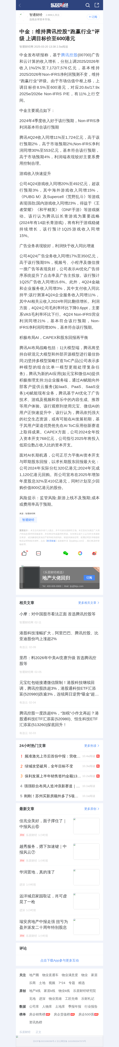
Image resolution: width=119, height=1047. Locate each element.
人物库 (47, 1006)
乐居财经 (25, 1032)
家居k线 (49, 991)
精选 (81, 983)
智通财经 (28, 520)
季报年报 (74, 1006)
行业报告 (91, 1006)
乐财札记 (87, 998)
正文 (38, 1032)
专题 (72, 983)
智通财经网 (26, 46)
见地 (32, 998)
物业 (84, 975)
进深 (42, 998)
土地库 (60, 1006)
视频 (52, 983)
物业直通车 (50, 975)
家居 (94, 975)
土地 (42, 983)
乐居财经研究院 (84, 991)
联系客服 (51, 541)
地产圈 (34, 975)
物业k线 (64, 991)
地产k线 (35, 991)
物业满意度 (70, 975)
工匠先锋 (71, 998)
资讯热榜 (35, 1022)
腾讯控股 (69, 55)
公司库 (34, 1006)
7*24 (61, 983)
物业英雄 (55, 998)
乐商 (32, 983)
